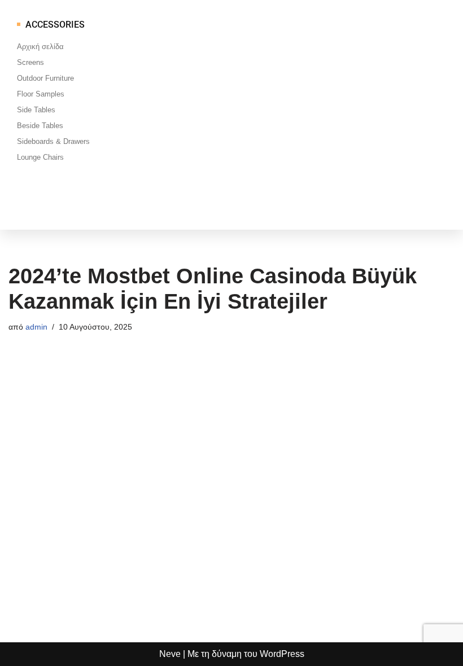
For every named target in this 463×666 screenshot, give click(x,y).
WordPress (282, 654)
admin (36, 326)
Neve (170, 654)
